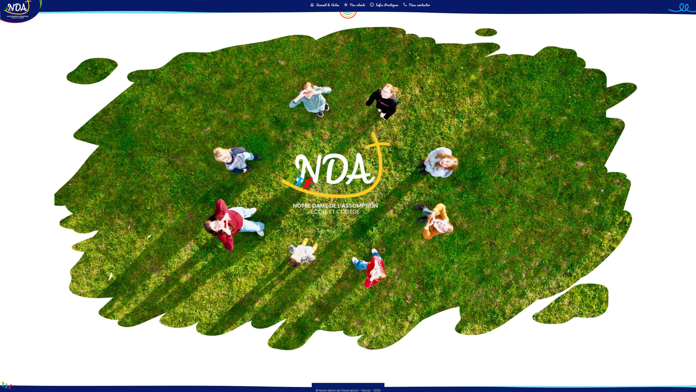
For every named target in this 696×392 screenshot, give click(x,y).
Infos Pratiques (384, 5)
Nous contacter (416, 5)
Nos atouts (354, 5)
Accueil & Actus (324, 5)
